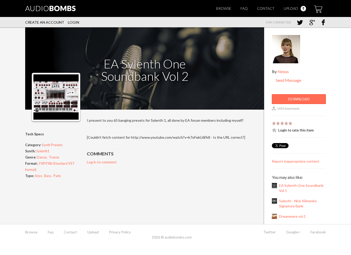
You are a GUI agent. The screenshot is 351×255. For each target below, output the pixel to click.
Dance (42, 157)
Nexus (283, 71)
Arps (38, 176)
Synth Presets (52, 145)
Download (299, 99)
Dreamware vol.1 (292, 216)
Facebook (318, 232)
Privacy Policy (120, 232)
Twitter (269, 232)
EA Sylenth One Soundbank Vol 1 (301, 188)
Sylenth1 (42, 151)
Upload (291, 8)
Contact (265, 8)
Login (73, 22)
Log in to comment (102, 162)
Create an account (44, 22)
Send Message (288, 80)
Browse (223, 8)
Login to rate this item (296, 130)
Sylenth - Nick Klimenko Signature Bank (298, 203)
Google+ (293, 232)
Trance (54, 157)
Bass (47, 176)
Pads (57, 176)
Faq (244, 8)
